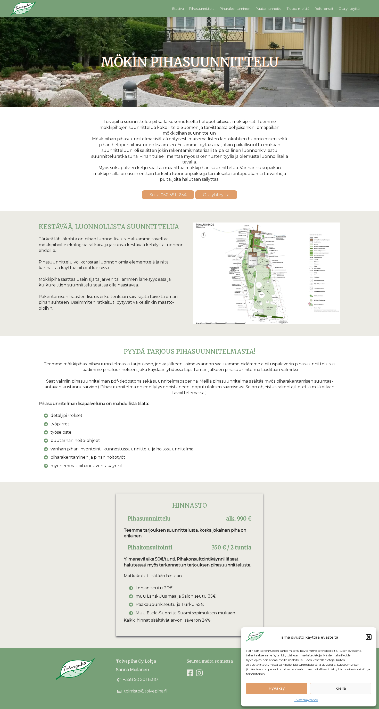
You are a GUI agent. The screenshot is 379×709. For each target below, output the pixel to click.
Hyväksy (277, 688)
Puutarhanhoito (269, 8)
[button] (368, 637)
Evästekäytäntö (306, 700)
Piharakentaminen (235, 8)
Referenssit (324, 8)
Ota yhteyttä (349, 8)
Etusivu (178, 8)
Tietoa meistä (298, 8)
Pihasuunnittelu (202, 8)
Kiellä (340, 688)
